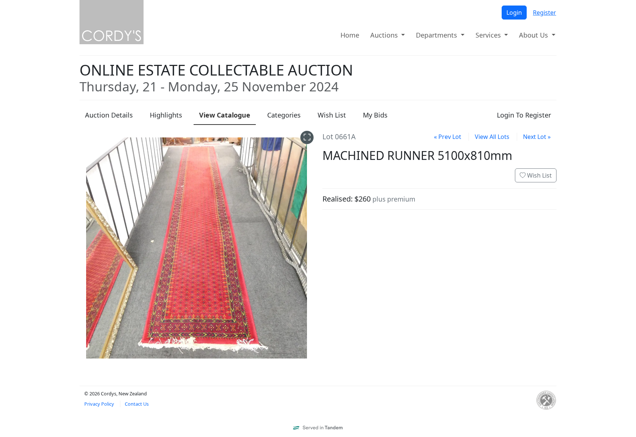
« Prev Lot (447, 137)
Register (544, 12)
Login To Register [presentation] (524, 115)
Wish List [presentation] (332, 115)
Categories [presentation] (284, 115)
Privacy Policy (99, 404)
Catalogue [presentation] (224, 115)
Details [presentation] (109, 115)
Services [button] (489, 35)
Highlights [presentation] (166, 115)
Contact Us (137, 404)
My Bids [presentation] (375, 115)
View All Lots (492, 137)
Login (514, 12)
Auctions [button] (385, 35)
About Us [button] (534, 35)
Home (349, 35)
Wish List (539, 175)
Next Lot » (537, 137)
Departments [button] (437, 35)
